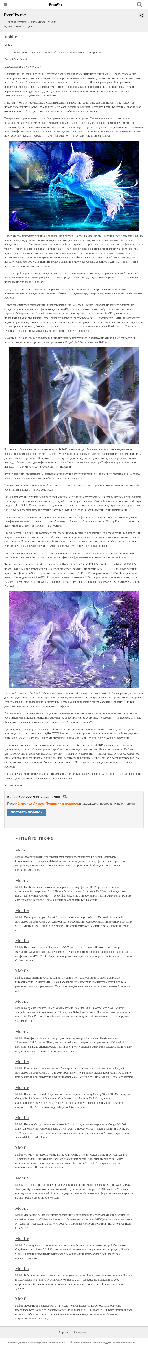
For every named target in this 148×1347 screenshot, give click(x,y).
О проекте (64, 1332)
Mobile (22, 850)
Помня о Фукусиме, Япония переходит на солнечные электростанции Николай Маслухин (55, 1342)
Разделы (80, 1332)
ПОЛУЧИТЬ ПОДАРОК (26, 812)
